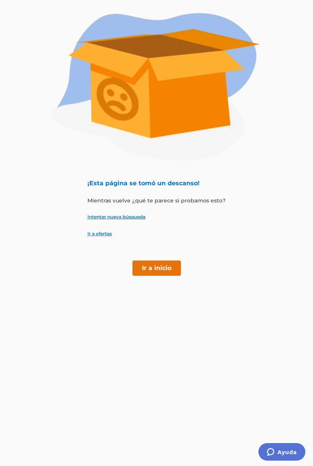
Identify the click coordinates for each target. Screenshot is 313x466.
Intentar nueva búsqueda (116, 217)
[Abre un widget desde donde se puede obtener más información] (281, 452)
